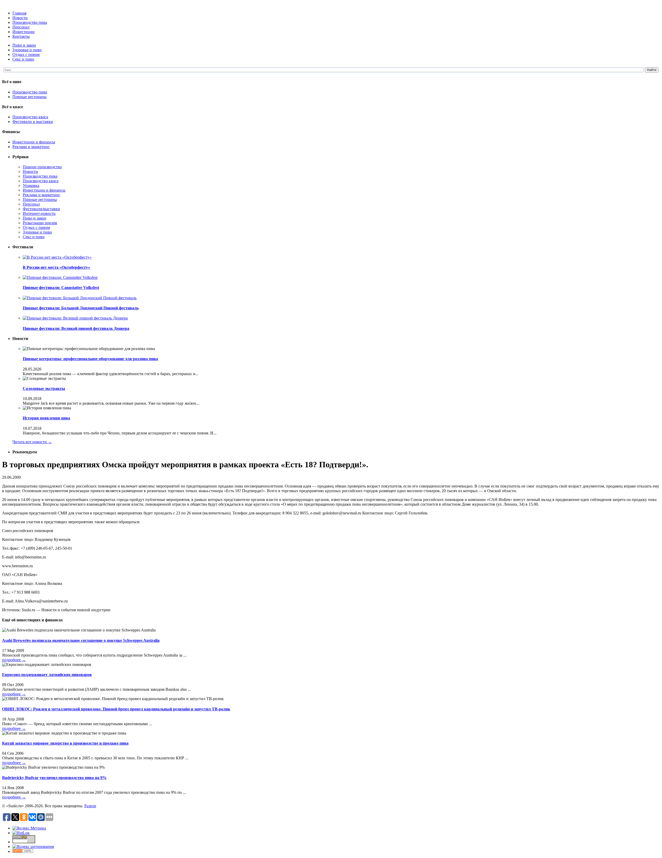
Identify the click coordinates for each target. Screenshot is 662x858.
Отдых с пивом (26, 54)
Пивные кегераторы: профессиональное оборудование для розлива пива (90, 359)
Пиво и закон (24, 45)
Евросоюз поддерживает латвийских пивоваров (47, 674)
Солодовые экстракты (44, 388)
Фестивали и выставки (32, 121)
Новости (20, 18)
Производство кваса (30, 117)
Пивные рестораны (29, 96)
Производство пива (29, 22)
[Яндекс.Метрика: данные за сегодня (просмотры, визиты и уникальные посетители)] (29, 828)
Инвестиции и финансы (33, 142)
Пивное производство (42, 167)
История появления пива (46, 418)
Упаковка (31, 185)
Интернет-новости (39, 213)
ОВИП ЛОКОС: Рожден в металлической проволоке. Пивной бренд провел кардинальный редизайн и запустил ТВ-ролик (116, 709)
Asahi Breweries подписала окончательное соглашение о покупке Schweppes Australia (81, 640)
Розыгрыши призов (40, 223)
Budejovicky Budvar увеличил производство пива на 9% (54, 777)
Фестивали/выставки (41, 209)
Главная (19, 13)
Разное (90, 806)
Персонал (20, 27)
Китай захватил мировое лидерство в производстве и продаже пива (65, 743)
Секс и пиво (23, 59)
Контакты (21, 36)
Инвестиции (23, 32)
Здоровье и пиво (27, 50)
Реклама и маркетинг (31, 146)
